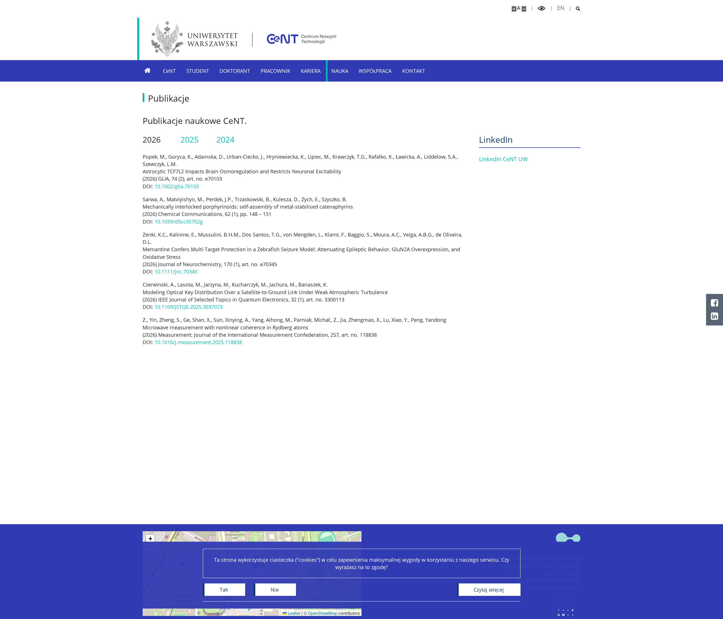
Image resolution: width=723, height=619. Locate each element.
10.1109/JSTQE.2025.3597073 (188, 306)
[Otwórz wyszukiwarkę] (575, 8)
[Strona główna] (147, 71)
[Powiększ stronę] (514, 9)
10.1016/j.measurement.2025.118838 (198, 342)
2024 (225, 139)
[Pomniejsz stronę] (524, 9)
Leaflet (293, 613)
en (560, 8)
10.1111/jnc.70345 (175, 271)
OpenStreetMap (322, 613)
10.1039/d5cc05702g (178, 221)
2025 (189, 139)
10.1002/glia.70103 (176, 186)
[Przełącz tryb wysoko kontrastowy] (541, 8)
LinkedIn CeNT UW (503, 159)
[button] (150, 539)
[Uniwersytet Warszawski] (194, 38)
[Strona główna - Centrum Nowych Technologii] (301, 38)
